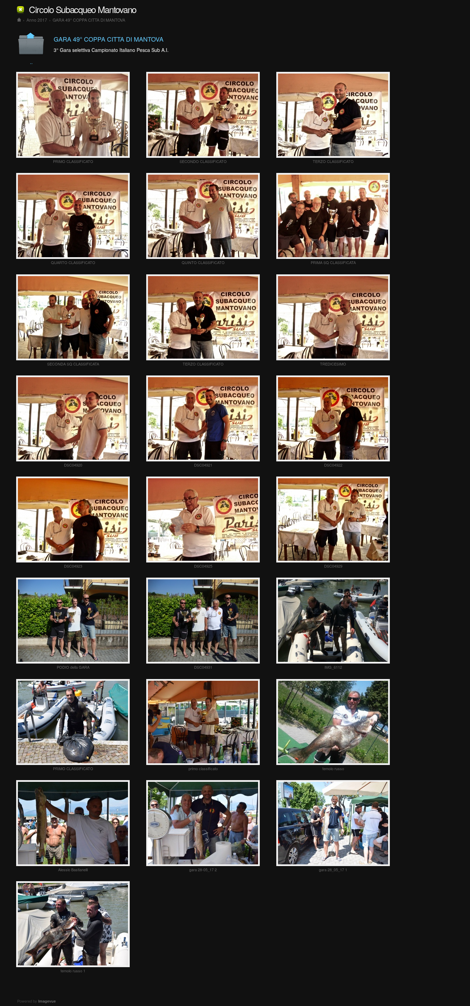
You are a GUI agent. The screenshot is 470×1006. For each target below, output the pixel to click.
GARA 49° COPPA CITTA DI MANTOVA (89, 20)
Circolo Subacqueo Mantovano (82, 9)
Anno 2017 (36, 20)
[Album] (19, 20)
